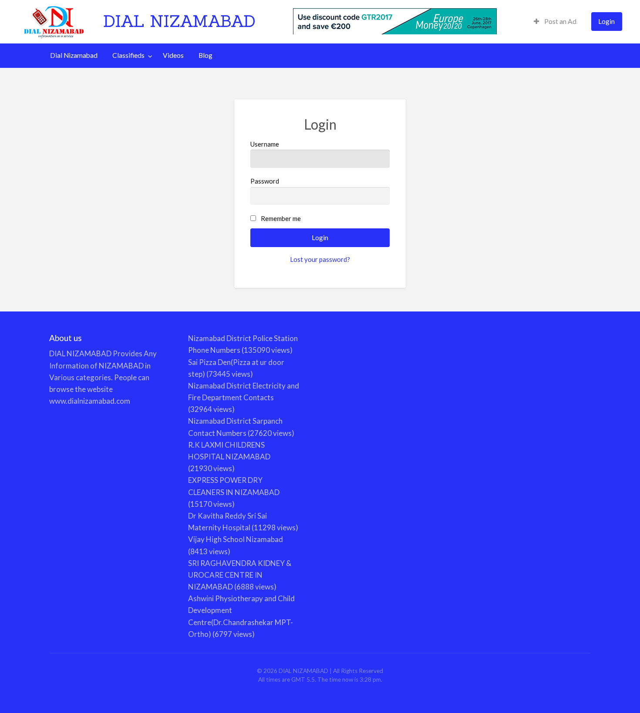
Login (606, 21)
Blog (205, 55)
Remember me (281, 218)
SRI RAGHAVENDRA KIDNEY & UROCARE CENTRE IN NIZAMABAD (239, 575)
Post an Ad (559, 21)
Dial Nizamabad (74, 55)
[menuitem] (555, 21)
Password (264, 181)
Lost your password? (320, 259)
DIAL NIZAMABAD (179, 20)
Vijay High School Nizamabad (235, 539)
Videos (173, 55)
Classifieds (128, 55)
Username (264, 144)
